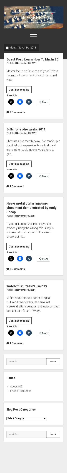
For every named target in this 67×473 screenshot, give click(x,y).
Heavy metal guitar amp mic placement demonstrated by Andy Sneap (31, 208)
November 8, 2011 (25, 290)
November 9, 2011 (25, 216)
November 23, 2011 (26, 133)
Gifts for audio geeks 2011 (26, 129)
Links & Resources (20, 390)
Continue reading (20, 90)
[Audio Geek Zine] (33, 27)
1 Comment (16, 186)
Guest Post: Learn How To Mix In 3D (32, 59)
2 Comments (17, 112)
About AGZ (16, 386)
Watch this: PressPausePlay (26, 286)
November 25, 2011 (26, 63)
